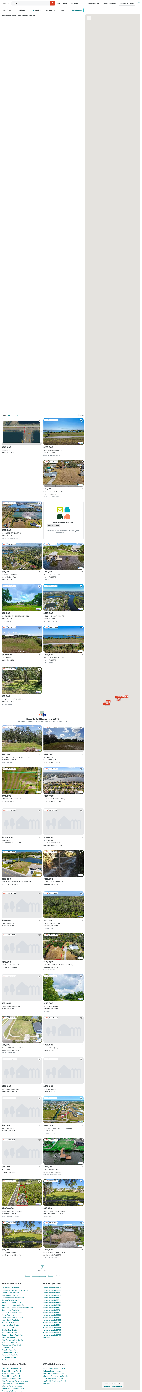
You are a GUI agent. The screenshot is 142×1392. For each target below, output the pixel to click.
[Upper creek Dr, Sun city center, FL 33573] (22, 821)
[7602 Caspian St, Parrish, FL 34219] (22, 904)
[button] (52, 3)
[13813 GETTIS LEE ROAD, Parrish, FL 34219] (22, 780)
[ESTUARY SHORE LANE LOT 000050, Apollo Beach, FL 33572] (63, 1109)
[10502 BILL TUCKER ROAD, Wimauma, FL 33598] (22, 1192)
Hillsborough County (39, 1276)
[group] (22, 431)
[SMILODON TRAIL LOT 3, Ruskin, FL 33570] (22, 514)
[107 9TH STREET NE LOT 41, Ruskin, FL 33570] (22, 680)
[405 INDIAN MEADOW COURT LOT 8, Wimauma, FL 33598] (63, 946)
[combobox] (33, 3)
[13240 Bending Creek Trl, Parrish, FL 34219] (22, 987)
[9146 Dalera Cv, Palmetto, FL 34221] (22, 1151)
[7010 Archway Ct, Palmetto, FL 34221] (63, 1070)
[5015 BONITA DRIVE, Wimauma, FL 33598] (63, 987)
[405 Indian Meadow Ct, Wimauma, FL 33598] (22, 946)
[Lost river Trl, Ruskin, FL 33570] (22, 639)
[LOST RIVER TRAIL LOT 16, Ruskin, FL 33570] (63, 639)
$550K (123, 696)
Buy (58, 3)
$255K (108, 701)
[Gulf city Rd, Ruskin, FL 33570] (22, 431)
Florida (27, 1276)
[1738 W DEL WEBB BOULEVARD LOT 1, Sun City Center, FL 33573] (22, 863)
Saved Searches (109, 3)
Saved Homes (93, 3)
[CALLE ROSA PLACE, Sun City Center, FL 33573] (22, 1234)
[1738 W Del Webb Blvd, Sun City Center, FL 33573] (63, 821)
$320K (107, 704)
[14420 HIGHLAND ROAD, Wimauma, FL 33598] (63, 863)
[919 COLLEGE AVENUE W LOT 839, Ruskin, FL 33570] (22, 597)
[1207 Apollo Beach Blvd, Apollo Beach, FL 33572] (22, 1070)
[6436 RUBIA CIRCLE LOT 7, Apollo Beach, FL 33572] (63, 780)
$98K (118, 698)
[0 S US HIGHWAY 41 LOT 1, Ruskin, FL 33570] (63, 597)
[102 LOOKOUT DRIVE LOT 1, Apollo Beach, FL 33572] (22, 1029)
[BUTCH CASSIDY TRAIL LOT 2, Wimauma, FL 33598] (63, 904)
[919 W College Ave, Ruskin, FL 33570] (22, 556)
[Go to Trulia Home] (6, 3)
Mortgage (74, 3)
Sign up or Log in (127, 3)
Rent (65, 3)
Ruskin (50, 1276)
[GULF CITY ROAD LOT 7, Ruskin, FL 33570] (63, 431)
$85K (126, 696)
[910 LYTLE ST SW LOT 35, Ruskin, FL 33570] (63, 473)
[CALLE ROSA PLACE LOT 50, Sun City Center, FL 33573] (63, 1192)
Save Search (77, 10)
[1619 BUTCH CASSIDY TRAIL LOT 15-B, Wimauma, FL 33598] (22, 738)
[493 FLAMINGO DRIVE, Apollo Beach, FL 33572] (63, 1151)
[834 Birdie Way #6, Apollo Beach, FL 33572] (63, 738)
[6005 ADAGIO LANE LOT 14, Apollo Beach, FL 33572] (63, 1234)
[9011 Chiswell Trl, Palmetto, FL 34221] (22, 1109)
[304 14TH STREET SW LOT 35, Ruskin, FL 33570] (63, 556)
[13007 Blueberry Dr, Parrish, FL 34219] (63, 1029)
